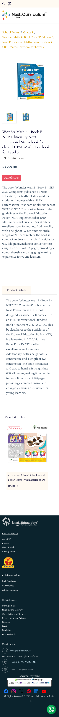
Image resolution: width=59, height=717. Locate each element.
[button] (6, 539)
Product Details (16, 290)
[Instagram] (14, 691)
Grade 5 (28, 32)
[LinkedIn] (36, 691)
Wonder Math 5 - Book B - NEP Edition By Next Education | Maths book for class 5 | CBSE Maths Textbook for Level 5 (28, 42)
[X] (21, 691)
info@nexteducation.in (20, 650)
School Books (10, 32)
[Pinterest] (29, 691)
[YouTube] (44, 691)
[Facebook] (6, 691)
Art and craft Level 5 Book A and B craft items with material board (26, 477)
